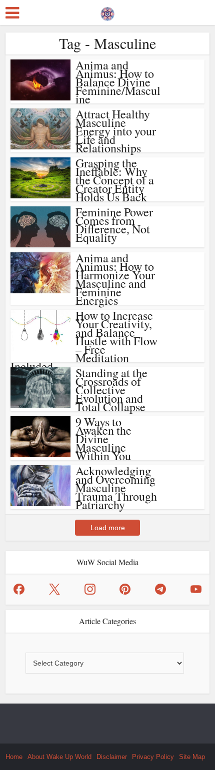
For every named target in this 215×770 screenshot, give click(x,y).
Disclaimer (111, 757)
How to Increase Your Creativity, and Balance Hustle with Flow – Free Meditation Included (84, 340)
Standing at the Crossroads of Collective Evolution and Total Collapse (112, 390)
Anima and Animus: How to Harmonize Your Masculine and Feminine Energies (115, 279)
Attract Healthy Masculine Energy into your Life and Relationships (116, 131)
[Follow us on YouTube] (196, 589)
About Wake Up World (60, 757)
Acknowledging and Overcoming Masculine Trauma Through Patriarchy (116, 488)
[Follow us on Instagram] (90, 589)
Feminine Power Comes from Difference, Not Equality (114, 224)
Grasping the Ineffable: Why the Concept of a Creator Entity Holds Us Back (115, 180)
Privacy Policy (153, 757)
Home (14, 757)
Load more (107, 528)
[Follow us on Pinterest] (125, 589)
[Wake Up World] (107, 11)
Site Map (192, 757)
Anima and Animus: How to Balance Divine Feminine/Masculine (118, 82)
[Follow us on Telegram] (160, 589)
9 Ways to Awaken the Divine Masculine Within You (104, 439)
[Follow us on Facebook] (19, 589)
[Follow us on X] (54, 589)
